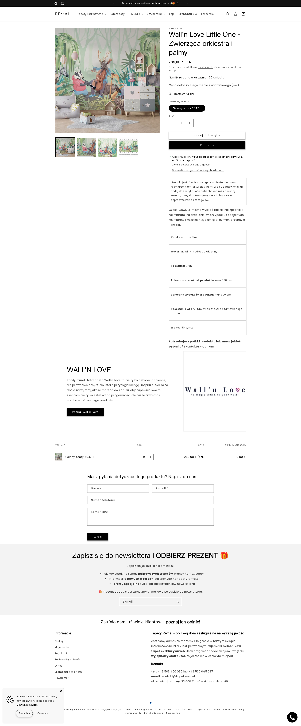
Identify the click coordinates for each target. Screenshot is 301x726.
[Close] (61, 691)
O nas (58, 665)
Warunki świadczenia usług (229, 709)
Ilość (171, 116)
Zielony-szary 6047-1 (187, 108)
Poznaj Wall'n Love (85, 412)
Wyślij (98, 536)
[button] (91, 14)
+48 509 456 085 (170, 672)
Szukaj (59, 641)
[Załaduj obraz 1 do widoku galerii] (65, 147)
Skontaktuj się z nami (69, 672)
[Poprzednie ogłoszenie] (113, 3)
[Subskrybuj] (178, 602)
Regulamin (61, 653)
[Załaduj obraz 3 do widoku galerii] (107, 147)
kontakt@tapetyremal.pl (180, 676)
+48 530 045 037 (201, 672)
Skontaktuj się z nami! (199, 347)
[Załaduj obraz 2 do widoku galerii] (86, 147)
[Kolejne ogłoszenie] (187, 3)
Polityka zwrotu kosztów (172, 709)
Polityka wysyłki (132, 713)
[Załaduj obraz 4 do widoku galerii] (128, 147)
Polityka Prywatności (68, 659)
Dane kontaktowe (153, 713)
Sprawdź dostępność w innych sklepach (198, 170)
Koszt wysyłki (205, 67)
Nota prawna (173, 713)
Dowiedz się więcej (27, 704)
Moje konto (62, 647)
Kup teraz (207, 145)
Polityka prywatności (199, 709)
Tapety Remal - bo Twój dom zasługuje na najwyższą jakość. (99, 709)
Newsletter (62, 678)
